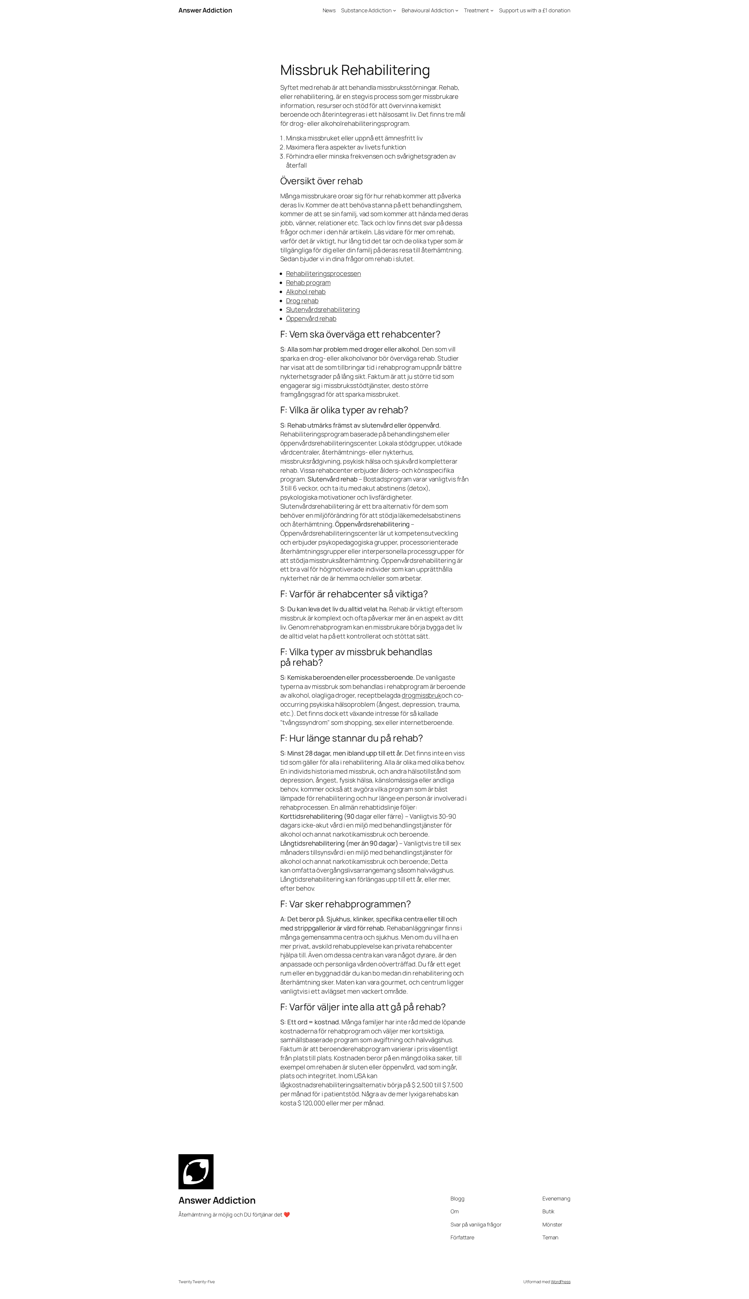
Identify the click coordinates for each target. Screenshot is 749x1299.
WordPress (561, 1281)
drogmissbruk (422, 695)
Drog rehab (302, 300)
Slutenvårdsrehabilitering (323, 309)
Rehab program (308, 282)
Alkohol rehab (306, 291)
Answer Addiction (205, 10)
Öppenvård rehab (311, 318)
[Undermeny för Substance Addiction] (394, 10)
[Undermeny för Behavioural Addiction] (456, 10)
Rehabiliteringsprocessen (323, 273)
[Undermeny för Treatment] (492, 10)
